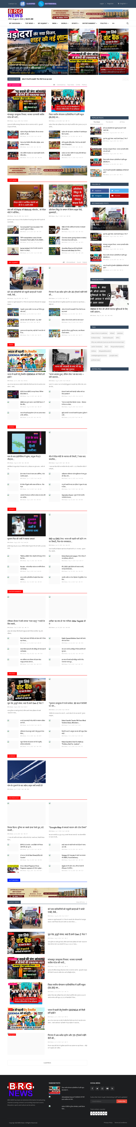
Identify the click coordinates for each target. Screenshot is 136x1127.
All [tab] (54, 85)
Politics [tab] (84, 85)
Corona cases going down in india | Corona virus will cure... (74, 239)
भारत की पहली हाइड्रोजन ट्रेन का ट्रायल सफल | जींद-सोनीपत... (32, 414)
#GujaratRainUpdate (117, 347)
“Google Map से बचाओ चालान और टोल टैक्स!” (68, 827)
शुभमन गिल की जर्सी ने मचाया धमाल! (21, 538)
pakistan (120, 333)
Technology (14, 798)
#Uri (106, 347)
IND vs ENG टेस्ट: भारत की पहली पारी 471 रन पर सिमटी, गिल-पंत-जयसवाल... (67, 540)
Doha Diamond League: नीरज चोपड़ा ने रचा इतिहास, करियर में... (74, 557)
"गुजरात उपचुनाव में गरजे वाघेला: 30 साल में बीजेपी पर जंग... (68, 704)
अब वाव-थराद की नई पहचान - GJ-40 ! (32, 79)
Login (102, 4)
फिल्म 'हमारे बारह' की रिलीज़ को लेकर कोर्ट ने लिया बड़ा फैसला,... (33, 639)
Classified (30, 3)
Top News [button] (29, 23)
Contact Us (12, 4)
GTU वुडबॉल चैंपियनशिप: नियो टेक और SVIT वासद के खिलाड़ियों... (74, 143)
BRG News (12, 72)
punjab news (114, 355)
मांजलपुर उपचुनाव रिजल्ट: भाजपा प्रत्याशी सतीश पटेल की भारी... (25, 115)
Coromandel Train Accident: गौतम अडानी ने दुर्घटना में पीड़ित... (31, 228)
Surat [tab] (79, 262)
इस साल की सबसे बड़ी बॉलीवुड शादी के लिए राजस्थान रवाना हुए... (73, 661)
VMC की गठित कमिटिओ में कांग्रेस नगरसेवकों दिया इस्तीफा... (73, 228)
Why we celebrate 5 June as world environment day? (107, 342)
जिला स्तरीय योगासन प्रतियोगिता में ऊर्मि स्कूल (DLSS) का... (66, 115)
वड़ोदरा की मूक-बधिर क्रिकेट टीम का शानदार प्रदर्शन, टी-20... (31, 133)
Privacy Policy (108, 1123)
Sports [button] (75, 23)
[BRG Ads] (90, 14)
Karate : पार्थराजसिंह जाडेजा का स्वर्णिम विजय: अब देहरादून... (32, 568)
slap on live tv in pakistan (99, 333)
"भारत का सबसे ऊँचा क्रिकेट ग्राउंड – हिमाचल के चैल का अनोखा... (74, 403)
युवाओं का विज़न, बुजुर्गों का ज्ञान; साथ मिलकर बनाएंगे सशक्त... (73, 332)
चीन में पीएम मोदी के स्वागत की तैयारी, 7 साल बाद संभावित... (67, 457)
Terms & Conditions (121, 1123)
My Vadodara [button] (15, 23)
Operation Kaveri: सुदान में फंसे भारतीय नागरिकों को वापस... (73, 496)
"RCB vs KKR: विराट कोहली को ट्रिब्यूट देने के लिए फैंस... (32, 557)
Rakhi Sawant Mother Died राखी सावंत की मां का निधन (74, 639)
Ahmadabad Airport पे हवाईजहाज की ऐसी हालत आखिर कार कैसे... (73, 1098)
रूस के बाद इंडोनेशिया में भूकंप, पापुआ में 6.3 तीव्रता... (23, 457)
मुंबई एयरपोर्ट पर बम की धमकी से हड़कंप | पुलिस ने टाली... (74, 414)
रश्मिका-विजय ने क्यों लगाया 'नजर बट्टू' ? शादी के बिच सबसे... (26, 622)
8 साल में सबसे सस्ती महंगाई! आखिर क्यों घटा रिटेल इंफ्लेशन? (73, 393)
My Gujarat (13, 262)
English (122, 4)
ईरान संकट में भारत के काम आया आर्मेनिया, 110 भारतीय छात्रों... (32, 475)
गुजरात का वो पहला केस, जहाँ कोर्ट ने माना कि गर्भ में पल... (32, 332)
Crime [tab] (78, 85)
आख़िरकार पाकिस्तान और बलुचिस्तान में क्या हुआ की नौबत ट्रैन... (74, 475)
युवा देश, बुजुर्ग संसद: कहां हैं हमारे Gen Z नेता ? (25, 703)
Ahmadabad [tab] (70, 262)
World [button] (64, 23)
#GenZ (112, 333)
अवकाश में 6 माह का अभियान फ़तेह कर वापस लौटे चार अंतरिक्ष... (33, 496)
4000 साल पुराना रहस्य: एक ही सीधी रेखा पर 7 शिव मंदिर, (32, 403)
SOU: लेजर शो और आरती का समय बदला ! (73, 320)
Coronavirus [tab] (61, 85)
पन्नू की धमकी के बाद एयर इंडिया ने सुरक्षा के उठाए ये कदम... (74, 486)
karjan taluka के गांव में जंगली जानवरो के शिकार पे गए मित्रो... (31, 249)
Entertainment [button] (89, 23)
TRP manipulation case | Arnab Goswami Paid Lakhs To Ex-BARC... (32, 239)
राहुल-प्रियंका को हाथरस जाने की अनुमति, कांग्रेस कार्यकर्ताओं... (31, 743)
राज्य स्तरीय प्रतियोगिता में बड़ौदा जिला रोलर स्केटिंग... (31, 578)
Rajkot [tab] (85, 262)
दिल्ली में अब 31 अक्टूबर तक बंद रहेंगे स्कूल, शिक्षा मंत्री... (74, 732)
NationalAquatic (108, 338)
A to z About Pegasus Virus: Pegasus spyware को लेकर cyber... (31, 867)
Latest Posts (14, 902)
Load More (47, 1063)
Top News (13, 180)
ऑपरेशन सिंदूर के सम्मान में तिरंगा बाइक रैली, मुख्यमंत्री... (65, 211)
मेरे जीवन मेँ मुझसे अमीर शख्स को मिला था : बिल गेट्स (32, 486)
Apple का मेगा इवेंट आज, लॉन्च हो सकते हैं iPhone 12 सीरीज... (73, 867)
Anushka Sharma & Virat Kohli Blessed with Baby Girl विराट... (72, 249)
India (11, 345)
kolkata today (95, 338)
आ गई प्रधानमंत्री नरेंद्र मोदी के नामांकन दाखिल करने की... (32, 722)
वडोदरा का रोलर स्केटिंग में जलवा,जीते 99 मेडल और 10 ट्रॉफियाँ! (74, 154)
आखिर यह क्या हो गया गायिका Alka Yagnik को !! (67, 622)
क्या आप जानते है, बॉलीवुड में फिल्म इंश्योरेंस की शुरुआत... (73, 650)
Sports (12, 509)
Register (110, 4)
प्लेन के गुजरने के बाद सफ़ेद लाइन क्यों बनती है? (25, 785)
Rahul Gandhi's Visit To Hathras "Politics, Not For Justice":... (72, 743)
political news (95, 360)
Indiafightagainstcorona (99, 355)
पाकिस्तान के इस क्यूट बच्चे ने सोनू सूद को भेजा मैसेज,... (32, 732)
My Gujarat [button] (43, 23)
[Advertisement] (109, 98)
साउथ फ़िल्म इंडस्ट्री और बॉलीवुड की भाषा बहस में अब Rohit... (33, 650)
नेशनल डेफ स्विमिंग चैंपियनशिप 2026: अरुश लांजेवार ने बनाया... (32, 143)
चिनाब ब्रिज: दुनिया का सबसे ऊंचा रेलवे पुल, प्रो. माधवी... (25, 828)
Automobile (14, 880)
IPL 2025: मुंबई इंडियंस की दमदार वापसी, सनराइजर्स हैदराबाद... (73, 568)
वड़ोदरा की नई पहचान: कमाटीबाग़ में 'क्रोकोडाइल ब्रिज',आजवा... (74, 133)
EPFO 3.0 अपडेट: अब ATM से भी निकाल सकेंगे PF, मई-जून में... (31, 846)
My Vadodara (14, 85)
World (11, 427)
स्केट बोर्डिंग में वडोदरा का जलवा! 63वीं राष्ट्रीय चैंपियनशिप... (32, 154)
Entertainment (15, 591)
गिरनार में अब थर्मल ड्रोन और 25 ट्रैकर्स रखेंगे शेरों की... (68, 293)
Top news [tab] (70, 85)
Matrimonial (51, 3)
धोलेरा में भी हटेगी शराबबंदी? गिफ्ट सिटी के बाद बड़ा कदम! (73, 310)
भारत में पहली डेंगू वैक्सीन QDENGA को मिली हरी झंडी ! (26, 375)
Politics (12, 674)
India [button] (54, 23)
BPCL (118, 338)
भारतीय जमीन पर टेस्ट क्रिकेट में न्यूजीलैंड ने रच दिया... (74, 578)
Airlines (93, 351)
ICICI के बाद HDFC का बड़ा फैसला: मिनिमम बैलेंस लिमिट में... (31, 393)
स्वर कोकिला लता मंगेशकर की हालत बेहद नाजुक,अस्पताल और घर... (30, 661)
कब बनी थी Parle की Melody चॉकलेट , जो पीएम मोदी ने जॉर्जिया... (26, 211)
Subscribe (121, 1101)
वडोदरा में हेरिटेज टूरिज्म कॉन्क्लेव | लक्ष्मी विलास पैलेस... (73, 1108)
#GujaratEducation (105, 351)
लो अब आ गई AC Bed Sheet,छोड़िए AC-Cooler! (31, 856)
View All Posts (81, 902)
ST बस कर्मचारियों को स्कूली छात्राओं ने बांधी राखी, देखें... (24, 293)
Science (12, 756)
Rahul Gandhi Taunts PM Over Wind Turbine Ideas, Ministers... (74, 722)
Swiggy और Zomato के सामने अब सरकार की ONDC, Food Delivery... (74, 856)
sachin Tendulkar (96, 347)
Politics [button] (104, 23)
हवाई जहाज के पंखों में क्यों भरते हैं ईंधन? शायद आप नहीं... (74, 846)
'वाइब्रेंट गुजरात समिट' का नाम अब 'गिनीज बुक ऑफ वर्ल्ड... (32, 310)
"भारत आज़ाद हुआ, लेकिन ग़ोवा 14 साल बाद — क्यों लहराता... (66, 375)
